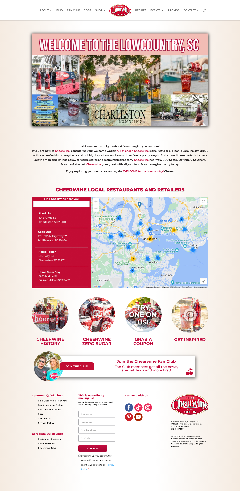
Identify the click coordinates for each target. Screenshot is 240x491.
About (44, 10)
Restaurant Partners (49, 439)
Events (155, 10)
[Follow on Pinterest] (129, 417)
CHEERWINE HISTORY (50, 341)
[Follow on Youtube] (138, 417)
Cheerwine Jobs (47, 448)
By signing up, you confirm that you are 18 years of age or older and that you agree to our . (97, 462)
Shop (99, 10)
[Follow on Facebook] (129, 407)
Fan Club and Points (49, 409)
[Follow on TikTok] (138, 407)
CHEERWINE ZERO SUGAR (96, 341)
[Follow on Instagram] (148, 407)
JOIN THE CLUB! (77, 366)
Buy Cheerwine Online (50, 405)
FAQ (40, 414)
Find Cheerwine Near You (52, 400)
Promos (173, 10)
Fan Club (73, 10)
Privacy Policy (46, 423)
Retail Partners (46, 443)
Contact (190, 10)
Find (59, 10)
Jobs (87, 10)
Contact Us (44, 418)
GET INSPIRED (190, 339)
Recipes (140, 10)
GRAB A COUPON (143, 341)
